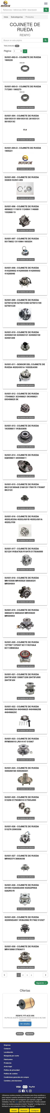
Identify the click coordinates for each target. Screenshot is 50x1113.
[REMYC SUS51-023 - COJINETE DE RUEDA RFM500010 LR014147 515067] (25, 750)
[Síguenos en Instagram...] (30, 1091)
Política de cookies (11, 1073)
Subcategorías (17, 17)
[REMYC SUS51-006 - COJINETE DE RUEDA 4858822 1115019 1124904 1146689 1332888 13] (25, 220)
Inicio (6, 17)
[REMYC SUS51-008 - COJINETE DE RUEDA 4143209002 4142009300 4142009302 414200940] (25, 282)
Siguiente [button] (29, 1033)
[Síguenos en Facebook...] (23, 1091)
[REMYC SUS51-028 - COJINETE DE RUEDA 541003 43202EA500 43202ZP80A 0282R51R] (25, 899)
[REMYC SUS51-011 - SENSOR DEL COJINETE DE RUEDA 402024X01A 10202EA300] (25, 375)
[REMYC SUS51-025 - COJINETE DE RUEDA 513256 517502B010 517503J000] (25, 808)
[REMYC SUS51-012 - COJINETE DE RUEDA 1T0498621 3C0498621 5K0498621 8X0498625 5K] (25, 407)
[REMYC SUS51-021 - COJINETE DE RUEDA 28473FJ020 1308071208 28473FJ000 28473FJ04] (25, 688)
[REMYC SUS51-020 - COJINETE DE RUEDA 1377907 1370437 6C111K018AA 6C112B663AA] (25, 656)
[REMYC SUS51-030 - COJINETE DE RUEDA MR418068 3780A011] (25, 957)
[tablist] (25, 1014)
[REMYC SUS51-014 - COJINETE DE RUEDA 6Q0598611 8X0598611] (25, 466)
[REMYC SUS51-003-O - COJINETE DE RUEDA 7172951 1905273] (25, 97)
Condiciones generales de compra (16, 1077)
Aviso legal (8, 1066)
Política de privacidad (11, 1070)
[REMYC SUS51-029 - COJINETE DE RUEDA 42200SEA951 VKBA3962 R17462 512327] (25, 928)
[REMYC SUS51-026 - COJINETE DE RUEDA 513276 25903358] (25, 838)
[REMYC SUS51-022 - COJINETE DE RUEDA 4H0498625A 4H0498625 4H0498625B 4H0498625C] (25, 720)
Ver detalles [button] (25, 1023)
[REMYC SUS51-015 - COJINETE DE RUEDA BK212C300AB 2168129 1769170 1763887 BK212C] (25, 498)
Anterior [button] (20, 1033)
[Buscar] (46, 10)
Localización (8, 1052)
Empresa (7, 1045)
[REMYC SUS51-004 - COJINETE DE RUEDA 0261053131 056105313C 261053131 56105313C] (25, 130)
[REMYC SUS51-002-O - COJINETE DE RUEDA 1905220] (25, 68)
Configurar (35, 1110)
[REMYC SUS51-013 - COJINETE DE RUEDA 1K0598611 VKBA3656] (25, 437)
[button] (25, 51)
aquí (16, 1102)
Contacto (7, 1048)
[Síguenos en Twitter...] (27, 1091)
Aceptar (14, 1110)
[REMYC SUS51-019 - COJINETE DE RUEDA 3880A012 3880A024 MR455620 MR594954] (25, 624)
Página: (8, 50)
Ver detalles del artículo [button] (26, 78)
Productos (7, 1063)
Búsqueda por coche (11, 1056)
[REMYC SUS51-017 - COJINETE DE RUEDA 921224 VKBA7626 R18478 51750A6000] (25, 560)
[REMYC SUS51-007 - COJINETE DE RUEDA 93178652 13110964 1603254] (25, 250)
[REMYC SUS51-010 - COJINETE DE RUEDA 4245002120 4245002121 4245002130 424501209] (25, 346)
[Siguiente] (45, 975)
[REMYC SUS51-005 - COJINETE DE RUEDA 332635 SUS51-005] (25, 188)
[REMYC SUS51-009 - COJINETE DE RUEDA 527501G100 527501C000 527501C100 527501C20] (25, 314)
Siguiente (41, 983)
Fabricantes (8, 1059)
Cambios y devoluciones (13, 1081)
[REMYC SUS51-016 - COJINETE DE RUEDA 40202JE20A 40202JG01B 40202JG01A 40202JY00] (25, 530)
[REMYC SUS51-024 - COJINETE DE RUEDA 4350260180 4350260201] (25, 779)
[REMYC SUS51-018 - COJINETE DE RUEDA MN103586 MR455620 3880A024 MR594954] (25, 592)
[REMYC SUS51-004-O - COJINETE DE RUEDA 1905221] (25, 159)
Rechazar (24, 1110)
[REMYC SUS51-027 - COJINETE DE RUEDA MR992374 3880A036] (25, 867)
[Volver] (4, 975)
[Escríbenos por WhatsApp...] (19, 1091)
